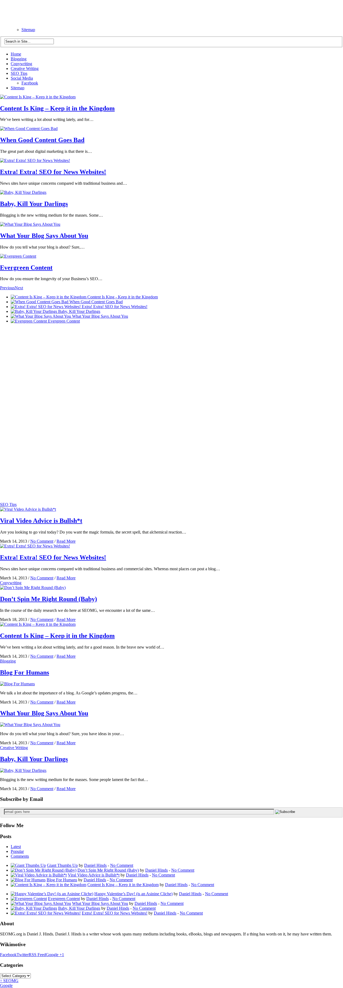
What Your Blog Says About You (44, 235)
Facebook (29, 83)
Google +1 (55, 954)
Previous (7, 288)
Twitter (23, 954)
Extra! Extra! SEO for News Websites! (53, 171)
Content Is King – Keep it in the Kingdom (57, 108)
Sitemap (28, 29)
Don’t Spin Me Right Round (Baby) (48, 598)
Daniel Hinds (95, 865)
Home (16, 54)
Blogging (19, 59)
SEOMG (9, 980)
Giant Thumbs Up (62, 865)
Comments (20, 856)
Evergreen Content (26, 267)
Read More (66, 541)
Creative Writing (25, 68)
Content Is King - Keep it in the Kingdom (122, 297)
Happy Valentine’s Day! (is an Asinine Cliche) (133, 893)
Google (6, 985)
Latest (16, 846)
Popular (17, 851)
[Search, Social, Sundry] (36, 21)
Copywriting (21, 63)
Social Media (22, 78)
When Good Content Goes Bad (42, 139)
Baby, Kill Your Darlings (34, 203)
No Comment (41, 541)
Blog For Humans (24, 672)
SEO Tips (19, 73)
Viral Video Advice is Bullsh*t (41, 520)
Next (19, 288)
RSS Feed (37, 954)
